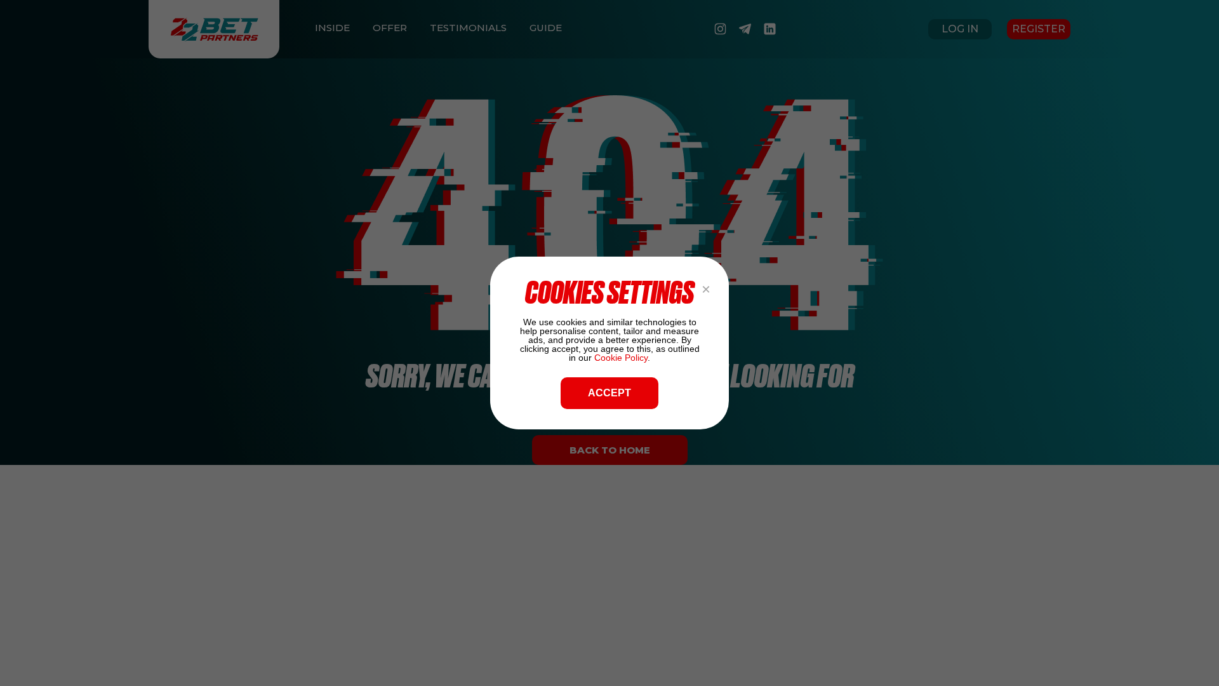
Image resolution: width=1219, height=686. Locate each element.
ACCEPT (609, 392)
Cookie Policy (621, 358)
